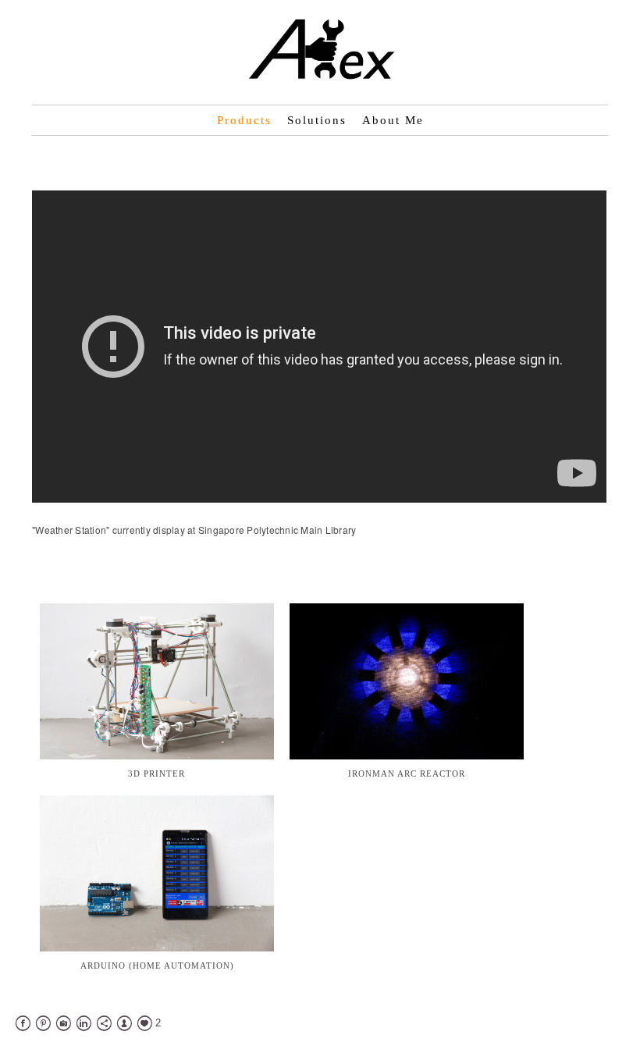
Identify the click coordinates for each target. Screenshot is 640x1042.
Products (244, 120)
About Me (393, 120)
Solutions (317, 120)
